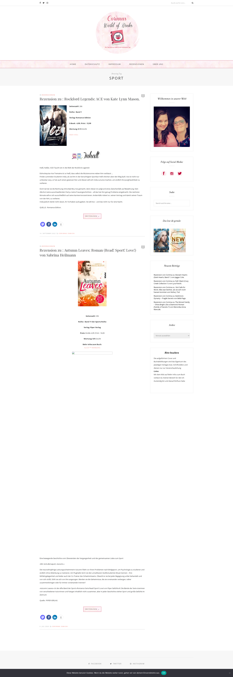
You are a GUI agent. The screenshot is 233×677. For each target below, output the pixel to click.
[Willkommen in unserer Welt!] (172, 146)
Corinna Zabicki (67, 233)
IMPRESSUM (114, 64)
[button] (42, 224)
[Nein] (229, 673)
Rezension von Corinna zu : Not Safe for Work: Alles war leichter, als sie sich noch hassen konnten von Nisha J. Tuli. (170, 289)
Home (73, 64)
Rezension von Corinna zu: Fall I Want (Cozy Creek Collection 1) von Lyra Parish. (171, 282)
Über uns (158, 64)
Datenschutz (92, 64)
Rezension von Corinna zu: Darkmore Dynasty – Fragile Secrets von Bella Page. (170, 297)
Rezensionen (136, 64)
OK (163, 673)
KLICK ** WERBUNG (92, 347)
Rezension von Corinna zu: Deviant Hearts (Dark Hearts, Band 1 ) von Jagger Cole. (170, 276)
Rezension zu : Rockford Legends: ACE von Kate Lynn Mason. (90, 98)
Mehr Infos (73, 134)
